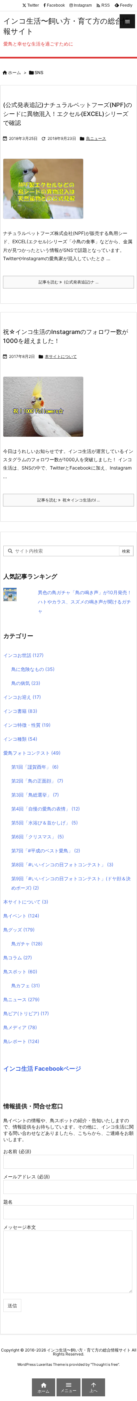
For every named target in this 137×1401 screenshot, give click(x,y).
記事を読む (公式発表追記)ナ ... (68, 281)
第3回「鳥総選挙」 (35, 795)
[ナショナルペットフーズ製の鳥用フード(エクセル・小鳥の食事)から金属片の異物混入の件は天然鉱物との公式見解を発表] (45, 193)
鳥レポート (21, 1041)
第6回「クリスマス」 (37, 836)
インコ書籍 (20, 711)
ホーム (14, 72)
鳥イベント (21, 915)
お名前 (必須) (17, 1151)
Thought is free (105, 1364)
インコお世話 (23, 655)
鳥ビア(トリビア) (26, 1013)
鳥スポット (20, 971)
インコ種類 (20, 739)
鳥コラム (17, 957)
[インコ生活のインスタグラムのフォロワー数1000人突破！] (45, 411)
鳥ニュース (96, 138)
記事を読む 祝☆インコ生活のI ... (68, 499)
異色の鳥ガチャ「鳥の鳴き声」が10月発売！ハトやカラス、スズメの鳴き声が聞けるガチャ (85, 602)
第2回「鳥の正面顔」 (37, 781)
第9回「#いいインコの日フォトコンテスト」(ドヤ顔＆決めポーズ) (71, 883)
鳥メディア (20, 1027)
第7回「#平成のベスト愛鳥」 (45, 850)
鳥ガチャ (27, 943)
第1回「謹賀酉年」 (35, 767)
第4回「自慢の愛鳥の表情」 (45, 808)
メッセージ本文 (19, 1227)
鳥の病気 (25, 683)
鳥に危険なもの (33, 669)
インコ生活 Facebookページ (42, 1068)
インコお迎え (22, 697)
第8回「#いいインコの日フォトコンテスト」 (62, 864)
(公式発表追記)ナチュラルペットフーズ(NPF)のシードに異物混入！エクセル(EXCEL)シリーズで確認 (67, 113)
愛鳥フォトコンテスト (32, 753)
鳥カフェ (25, 985)
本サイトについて (61, 356)
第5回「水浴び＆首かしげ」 (44, 822)
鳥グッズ (19, 929)
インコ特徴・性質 (27, 725)
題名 (8, 1202)
